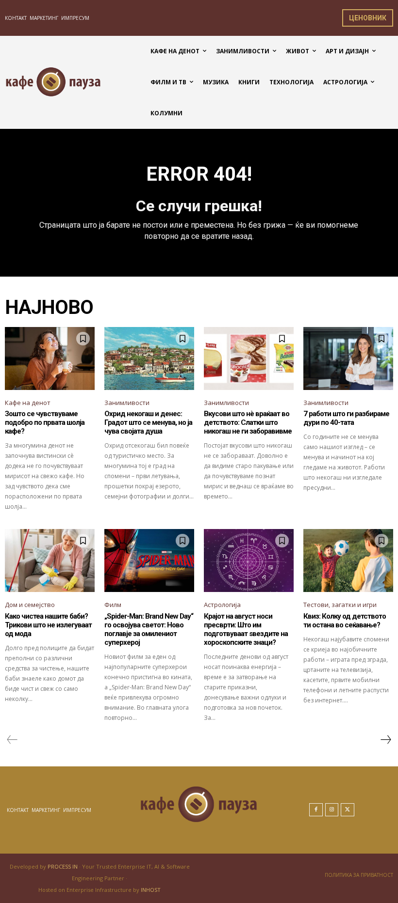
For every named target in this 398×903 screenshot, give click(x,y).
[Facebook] (316, 810)
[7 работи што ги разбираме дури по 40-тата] (348, 358)
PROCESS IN (63, 866)
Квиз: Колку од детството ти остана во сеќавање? (344, 620)
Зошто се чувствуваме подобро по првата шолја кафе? (44, 422)
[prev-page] (12, 739)
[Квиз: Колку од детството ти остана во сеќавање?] (348, 560)
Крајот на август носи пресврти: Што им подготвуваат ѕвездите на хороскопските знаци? (246, 629)
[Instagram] (332, 810)
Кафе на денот (27, 402)
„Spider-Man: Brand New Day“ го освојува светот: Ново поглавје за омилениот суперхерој (148, 629)
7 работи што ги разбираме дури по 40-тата (346, 418)
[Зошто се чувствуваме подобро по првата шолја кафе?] (50, 358)
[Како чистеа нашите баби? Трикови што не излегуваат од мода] (50, 560)
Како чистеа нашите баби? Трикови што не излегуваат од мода (48, 625)
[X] (347, 810)
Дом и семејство (30, 604)
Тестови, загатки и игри (340, 604)
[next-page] (385, 739)
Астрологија (222, 604)
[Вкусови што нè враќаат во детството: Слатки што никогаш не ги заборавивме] (249, 358)
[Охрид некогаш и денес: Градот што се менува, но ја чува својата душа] (149, 358)
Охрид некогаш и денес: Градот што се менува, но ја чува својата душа (148, 422)
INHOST (151, 889)
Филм (112, 604)
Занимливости (126, 402)
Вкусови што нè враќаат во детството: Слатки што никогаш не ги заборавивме (248, 422)
